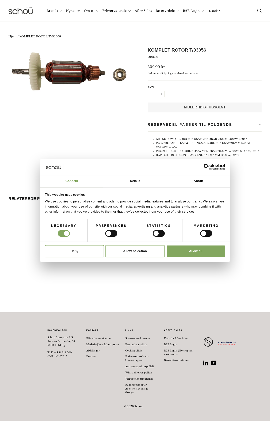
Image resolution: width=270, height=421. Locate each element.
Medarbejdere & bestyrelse (102, 344)
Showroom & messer (138, 338)
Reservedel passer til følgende (190, 124)
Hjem (12, 36)
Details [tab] (135, 181)
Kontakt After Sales (176, 338)
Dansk (213, 10)
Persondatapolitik (136, 344)
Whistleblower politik (138, 372)
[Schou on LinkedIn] (205, 362)
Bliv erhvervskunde (98, 338)
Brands (53, 11)
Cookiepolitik (133, 350)
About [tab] (198, 181)
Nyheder (73, 11)
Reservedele (166, 11)
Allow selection (135, 251)
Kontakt (91, 356)
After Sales (143, 11)
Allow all (195, 251)
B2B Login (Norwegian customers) (178, 352)
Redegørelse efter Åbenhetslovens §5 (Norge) (136, 388)
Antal (152, 87)
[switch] (111, 233)
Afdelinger (93, 350)
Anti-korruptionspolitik (140, 366)
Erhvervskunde (114, 11)
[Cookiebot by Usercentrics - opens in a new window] (206, 167)
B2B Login (192, 11)
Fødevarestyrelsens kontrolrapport (137, 358)
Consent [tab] (71, 181)
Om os (89, 11)
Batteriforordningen (176, 360)
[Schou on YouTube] (213, 362)
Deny (74, 251)
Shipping (166, 73)
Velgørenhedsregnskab (139, 378)
